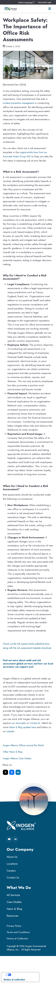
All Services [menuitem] (13, 895)
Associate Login (44, 2)
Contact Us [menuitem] (13, 877)
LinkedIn (10, 731)
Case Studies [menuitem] (14, 902)
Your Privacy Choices (23, 974)
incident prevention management (18, 103)
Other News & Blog (12, 751)
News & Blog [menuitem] (14, 909)
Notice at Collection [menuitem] (17, 938)
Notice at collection (14, 979)
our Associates (19, 723)
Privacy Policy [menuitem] (14, 926)
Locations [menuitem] (12, 864)
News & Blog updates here (22, 727)
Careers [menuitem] (11, 871)
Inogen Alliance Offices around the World (23, 745)
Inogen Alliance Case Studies (17, 758)
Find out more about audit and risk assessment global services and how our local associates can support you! (28, 663)
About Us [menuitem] (12, 857)
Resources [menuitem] (12, 916)
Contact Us (35, 723)
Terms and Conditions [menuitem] (18, 932)
